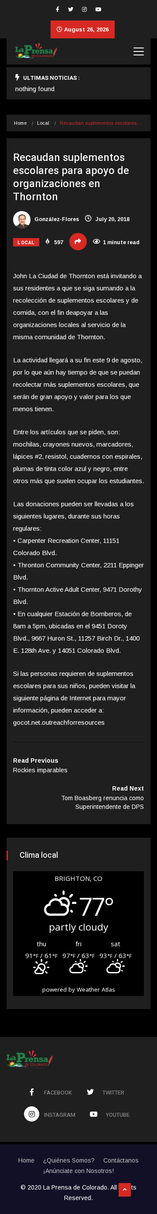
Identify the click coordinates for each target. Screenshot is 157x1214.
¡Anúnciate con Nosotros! (78, 1170)
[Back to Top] (125, 1190)
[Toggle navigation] (138, 51)
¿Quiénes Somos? (69, 1160)
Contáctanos (121, 1160)
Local (43, 123)
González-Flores (56, 219)
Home (20, 123)
